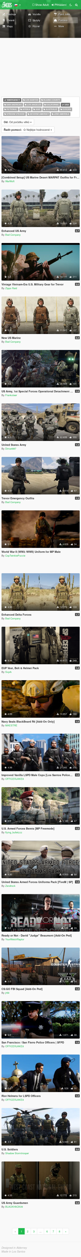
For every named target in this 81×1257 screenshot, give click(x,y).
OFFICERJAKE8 (14, 779)
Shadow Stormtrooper (17, 1153)
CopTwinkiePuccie (15, 555)
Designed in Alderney (14, 1247)
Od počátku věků (17, 122)
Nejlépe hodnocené (27, 130)
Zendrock (10, 886)
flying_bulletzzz (13, 832)
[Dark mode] (70, 4)
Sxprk (8, 672)
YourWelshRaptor (14, 939)
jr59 (7, 992)
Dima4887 (10, 448)
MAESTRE (11, 725)
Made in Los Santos (13, 1251)
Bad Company (13, 234)
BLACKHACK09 (14, 1206)
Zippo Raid (11, 288)
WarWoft (10, 181)
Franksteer (11, 395)
